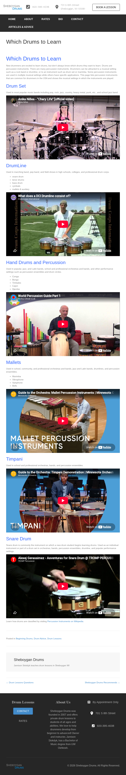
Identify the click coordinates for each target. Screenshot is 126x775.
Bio (60, 19)
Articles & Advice (20, 27)
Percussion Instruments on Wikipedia (65, 621)
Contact (77, 19)
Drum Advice (40, 638)
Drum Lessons (54, 638)
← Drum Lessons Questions (19, 682)
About (28, 19)
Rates (45, 19)
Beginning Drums (24, 638)
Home (12, 19)
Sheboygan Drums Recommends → (102, 682)
